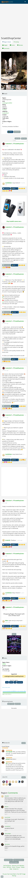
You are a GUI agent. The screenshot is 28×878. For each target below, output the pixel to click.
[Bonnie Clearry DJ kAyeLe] (10, 784)
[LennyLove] (22, 781)
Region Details (7, 42)
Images (5, 45)
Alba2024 (7, 796)
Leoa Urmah (7, 817)
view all (23, 743)
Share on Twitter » (14, 862)
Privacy (18, 867)
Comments (6, 48)
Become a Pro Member (18, 865)
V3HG (11, 682)
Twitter (22, 867)
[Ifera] (3, 781)
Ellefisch (6, 806)
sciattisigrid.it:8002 (7, 103)
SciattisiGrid (5, 113)
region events (11, 703)
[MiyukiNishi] (10, 781)
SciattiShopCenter (19, 143)
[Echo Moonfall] (19, 781)
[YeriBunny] (3, 784)
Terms (14, 867)
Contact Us (15, 869)
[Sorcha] (13, 781)
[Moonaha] (7, 784)
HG (15, 682)
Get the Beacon (7, 865)
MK (7, 763)
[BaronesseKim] (16, 781)
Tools (4, 867)
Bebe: (6, 620)
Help (11, 869)
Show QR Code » (8, 860)
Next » (14, 634)
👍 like (10, 131)
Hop (7, 682)
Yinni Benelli (9, 751)
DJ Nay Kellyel (8, 833)
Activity (17, 42)
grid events (17, 703)
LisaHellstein (8, 826)
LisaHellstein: (8, 183)
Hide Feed (17, 138)
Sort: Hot (24, 138)
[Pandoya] (7, 781)
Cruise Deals (12, 874)
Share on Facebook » (18, 860)
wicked (7, 759)
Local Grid (20, 682)
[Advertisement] (14, 19)
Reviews (20, 45)
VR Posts (9, 867)
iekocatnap (7, 844)
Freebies (4, 109)
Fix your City (6, 874)
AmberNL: (7, 540)
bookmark (16, 131)
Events (13, 45)
